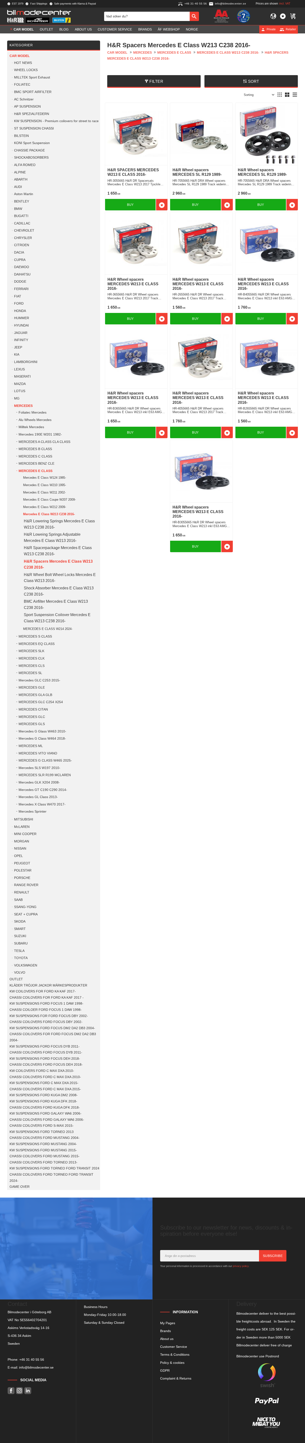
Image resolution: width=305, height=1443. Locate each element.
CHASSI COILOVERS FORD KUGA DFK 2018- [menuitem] (45, 1107)
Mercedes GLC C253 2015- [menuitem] (39, 680)
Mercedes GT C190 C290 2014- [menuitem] (43, 790)
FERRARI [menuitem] (21, 289)
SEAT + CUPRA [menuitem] (26, 914)
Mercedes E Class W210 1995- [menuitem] (44, 485)
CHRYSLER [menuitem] (23, 238)
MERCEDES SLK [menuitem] (31, 651)
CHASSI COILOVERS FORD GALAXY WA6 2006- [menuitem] (47, 1119)
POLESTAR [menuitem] (22, 870)
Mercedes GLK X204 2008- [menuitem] (39, 782)
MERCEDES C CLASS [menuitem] (35, 456)
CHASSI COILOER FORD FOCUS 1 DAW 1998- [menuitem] (46, 1010)
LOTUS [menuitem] (19, 391)
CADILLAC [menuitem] (22, 223)
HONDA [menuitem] (20, 311)
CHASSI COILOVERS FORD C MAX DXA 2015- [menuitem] (45, 1089)
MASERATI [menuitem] (22, 376)
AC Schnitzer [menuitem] (24, 99)
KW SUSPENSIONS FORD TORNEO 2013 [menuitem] (42, 1132)
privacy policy (241, 1266)
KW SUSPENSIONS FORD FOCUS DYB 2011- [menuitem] (45, 1046)
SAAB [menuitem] (18, 900)
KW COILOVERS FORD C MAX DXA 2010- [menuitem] (42, 1071)
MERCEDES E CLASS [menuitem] (35, 471)
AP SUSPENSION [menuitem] (27, 106)
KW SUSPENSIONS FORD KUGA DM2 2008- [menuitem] (44, 1095)
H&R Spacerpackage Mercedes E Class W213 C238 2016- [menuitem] (58, 551)
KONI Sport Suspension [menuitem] (32, 143)
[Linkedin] (27, 1390)
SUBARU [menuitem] (21, 943)
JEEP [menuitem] (18, 347)
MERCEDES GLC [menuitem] (32, 717)
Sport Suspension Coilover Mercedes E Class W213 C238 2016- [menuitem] (57, 618)
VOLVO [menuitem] (19, 972)
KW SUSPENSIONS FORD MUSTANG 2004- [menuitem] (43, 1144)
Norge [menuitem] (192, 29)
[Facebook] (11, 1390)
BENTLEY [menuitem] (21, 201)
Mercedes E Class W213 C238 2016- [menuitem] (49, 514)
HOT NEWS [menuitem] (23, 63)
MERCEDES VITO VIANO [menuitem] (38, 753)
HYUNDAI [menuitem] (21, 325)
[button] (283, 16)
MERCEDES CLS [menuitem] (32, 666)
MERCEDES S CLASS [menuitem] (35, 636)
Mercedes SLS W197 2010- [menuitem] (39, 768)
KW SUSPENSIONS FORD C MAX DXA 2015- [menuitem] (44, 1083)
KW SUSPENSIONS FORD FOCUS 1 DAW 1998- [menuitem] (46, 1003)
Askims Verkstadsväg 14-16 (28, 1328)
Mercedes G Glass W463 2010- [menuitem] (42, 731)
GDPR (165, 1370)
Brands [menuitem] (145, 29)
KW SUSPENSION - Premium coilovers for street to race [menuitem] (56, 121)
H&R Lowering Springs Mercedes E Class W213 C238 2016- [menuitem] (59, 524)
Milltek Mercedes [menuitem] (31, 427)
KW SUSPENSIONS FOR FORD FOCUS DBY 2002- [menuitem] (49, 1016)
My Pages (167, 1323)
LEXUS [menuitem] (19, 369)
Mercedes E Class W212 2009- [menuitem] (44, 507)
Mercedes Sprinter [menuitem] (32, 811)
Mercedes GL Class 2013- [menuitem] (38, 797)
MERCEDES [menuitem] (23, 406)
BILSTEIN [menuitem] (21, 136)
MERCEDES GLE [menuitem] (32, 687)
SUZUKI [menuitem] (20, 936)
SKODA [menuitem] (19, 921)
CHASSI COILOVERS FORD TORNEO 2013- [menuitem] (43, 1162)
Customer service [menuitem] (115, 29)
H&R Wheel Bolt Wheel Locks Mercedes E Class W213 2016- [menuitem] (60, 578)
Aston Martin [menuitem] (23, 194)
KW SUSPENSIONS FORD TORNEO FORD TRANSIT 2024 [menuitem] (54, 1168)
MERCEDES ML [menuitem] (31, 746)
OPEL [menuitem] (18, 856)
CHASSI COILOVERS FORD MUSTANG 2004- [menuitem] (45, 1138)
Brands (165, 1331)
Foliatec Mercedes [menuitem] (32, 412)
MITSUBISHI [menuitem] (23, 819)
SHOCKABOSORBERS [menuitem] (31, 157)
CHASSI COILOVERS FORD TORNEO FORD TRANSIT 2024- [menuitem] (51, 1178)
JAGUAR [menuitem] (20, 333)
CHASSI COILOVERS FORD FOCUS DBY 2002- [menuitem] (46, 1022)
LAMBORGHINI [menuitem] (25, 362)
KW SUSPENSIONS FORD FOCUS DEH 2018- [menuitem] (45, 1058)
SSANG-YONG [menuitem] (25, 907)
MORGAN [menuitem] (21, 841)
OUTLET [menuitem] (46, 29)
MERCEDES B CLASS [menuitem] (35, 449)
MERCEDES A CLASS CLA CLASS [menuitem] (44, 442)
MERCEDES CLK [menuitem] (32, 658)
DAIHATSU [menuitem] (22, 274)
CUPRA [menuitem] (19, 260)
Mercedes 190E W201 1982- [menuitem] (40, 434)
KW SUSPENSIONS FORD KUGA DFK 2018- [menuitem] (43, 1101)
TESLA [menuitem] (19, 951)
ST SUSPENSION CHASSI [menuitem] (34, 128)
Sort (253, 81)
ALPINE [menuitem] (20, 172)
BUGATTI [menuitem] (21, 216)
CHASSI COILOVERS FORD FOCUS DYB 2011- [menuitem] (46, 1052)
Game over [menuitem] (20, 1187)
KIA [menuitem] (16, 354)
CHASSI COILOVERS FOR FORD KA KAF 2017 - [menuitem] (47, 997)
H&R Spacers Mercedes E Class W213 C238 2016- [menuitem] (58, 564)
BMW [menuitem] (18, 209)
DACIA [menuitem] (19, 252)
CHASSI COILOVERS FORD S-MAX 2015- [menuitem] (42, 1125)
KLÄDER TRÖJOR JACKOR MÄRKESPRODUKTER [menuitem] (48, 985)
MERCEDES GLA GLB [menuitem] (35, 695)
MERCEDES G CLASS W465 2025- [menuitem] (45, 760)
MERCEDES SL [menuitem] (30, 673)
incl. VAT (284, 3)
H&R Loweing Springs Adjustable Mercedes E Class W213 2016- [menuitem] (52, 537)
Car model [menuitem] (24, 29)
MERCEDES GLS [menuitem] (32, 724)
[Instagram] (19, 1390)
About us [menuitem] (83, 29)
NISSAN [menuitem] (20, 848)
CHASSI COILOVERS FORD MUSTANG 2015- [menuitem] (45, 1156)
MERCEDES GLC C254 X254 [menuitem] (41, 702)
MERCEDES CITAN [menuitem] (33, 709)
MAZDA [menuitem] (20, 384)
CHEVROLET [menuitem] (24, 230)
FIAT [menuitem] (17, 296)
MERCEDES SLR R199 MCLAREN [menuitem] (45, 775)
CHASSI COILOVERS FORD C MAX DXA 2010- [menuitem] (45, 1077)
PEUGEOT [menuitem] (22, 863)
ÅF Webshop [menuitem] (169, 29)
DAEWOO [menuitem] (21, 267)
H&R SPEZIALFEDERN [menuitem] (31, 114)
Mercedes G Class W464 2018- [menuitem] (42, 738)
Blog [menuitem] (64, 29)
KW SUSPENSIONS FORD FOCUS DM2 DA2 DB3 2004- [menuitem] (52, 1028)
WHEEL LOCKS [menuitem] (26, 70)
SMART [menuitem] (20, 929)
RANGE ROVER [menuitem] (26, 885)
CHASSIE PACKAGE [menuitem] (29, 150)
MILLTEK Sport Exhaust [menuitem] (32, 77)
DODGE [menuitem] (20, 281)
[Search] (194, 16)
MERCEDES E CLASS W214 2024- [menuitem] (47, 629)
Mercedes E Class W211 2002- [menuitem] (44, 492)
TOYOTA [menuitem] (21, 958)
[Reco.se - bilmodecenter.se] (243, 16)
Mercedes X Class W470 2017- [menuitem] (42, 804)
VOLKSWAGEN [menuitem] (25, 965)
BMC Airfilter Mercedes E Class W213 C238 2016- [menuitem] (56, 604)
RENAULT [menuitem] (21, 892)
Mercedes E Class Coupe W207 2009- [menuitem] (49, 499)
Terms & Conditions (174, 1354)
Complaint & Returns (175, 1378)
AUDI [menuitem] (18, 187)
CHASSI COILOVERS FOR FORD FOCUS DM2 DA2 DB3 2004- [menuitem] (53, 1037)
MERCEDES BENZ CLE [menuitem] (36, 463)
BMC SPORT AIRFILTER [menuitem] (32, 92)
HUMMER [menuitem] (21, 318)
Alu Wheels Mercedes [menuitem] (35, 420)
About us (166, 1339)
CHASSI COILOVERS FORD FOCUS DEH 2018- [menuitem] (46, 1064)
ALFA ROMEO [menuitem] (25, 165)
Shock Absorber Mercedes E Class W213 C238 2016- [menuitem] (59, 591)
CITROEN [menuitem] (21, 245)
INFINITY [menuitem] (21, 340)
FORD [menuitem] (19, 303)
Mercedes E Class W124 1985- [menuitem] (44, 477)
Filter (156, 81)
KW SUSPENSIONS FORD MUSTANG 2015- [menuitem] (43, 1150)
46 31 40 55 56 (32, 1359)
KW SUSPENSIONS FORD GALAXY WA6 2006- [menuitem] (45, 1113)
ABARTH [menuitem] (20, 179)
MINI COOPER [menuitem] (25, 834)
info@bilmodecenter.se (36, 1367)
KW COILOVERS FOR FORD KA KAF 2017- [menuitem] (43, 991)
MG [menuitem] (17, 398)
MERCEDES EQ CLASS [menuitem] (37, 644)
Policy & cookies (172, 1363)
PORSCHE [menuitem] (22, 878)
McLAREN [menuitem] (22, 827)
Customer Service (173, 1347)
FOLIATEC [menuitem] (22, 84)
